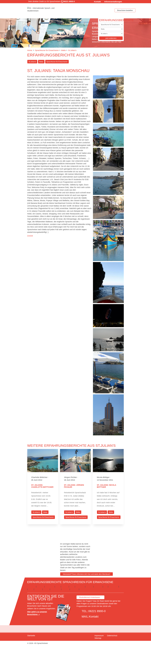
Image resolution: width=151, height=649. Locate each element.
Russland (74, 589)
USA (105, 587)
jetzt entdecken (110, 38)
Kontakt (97, 2)
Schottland (80, 587)
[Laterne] (108, 111)
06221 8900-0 (97, 611)
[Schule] (108, 207)
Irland (58, 587)
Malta (41, 62)
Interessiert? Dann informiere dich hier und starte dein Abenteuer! (86, 574)
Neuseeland (56, 589)
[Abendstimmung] (108, 339)
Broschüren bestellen (125, 10)
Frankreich (49, 587)
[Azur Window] (108, 86)
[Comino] (108, 135)
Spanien (89, 587)
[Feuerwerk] (108, 315)
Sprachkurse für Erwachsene (56, 62)
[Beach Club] (108, 372)
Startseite (31, 636)
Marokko (38, 589)
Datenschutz (112, 636)
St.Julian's (32, 62)
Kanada (65, 587)
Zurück (30, 236)
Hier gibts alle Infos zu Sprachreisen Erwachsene (101, 589)
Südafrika (98, 587)
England (40, 587)
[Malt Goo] (108, 240)
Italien (30, 589)
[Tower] (108, 414)
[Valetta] (108, 183)
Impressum (99, 636)
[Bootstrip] (108, 282)
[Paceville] (108, 159)
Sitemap (98, 638)
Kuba (121, 587)
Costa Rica (113, 587)
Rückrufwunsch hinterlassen (89, 597)
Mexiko (46, 589)
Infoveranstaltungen (113, 2)
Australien (31, 587)
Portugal (65, 589)
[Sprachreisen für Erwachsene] (42, 9)
